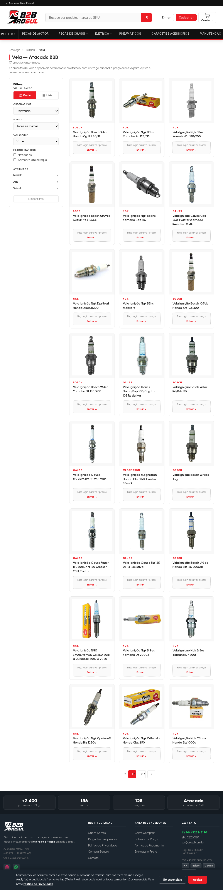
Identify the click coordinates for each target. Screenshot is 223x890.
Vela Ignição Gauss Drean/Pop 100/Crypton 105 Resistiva (139, 391)
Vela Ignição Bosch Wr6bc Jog (190, 477)
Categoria (21, 134)
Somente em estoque (32, 160)
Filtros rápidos (24, 150)
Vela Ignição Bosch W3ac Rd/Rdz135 (190, 389)
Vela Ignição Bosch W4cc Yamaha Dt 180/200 (90, 389)
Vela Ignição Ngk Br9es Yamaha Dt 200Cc (139, 653)
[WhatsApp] (16, 867)
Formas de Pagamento (149, 845)
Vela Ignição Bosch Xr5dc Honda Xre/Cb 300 (190, 306)
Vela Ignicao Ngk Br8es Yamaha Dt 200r (188, 653)
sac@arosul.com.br (193, 842)
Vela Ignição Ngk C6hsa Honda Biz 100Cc (189, 741)
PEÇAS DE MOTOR (35, 33)
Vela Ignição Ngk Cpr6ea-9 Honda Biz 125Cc (92, 741)
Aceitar (197, 879)
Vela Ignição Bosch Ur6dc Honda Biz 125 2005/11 (190, 565)
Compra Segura (98, 851)
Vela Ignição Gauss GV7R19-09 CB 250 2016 (89, 477)
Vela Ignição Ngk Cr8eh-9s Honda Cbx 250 (141, 741)
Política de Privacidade (102, 845)
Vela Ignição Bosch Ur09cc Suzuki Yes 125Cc (91, 218)
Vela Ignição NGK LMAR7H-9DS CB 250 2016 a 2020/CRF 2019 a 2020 (91, 655)
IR (146, 17)
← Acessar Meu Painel (19, 3)
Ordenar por (22, 104)
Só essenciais (172, 879)
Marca (18, 119)
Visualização (22, 88)
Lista (49, 95)
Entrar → (92, 149)
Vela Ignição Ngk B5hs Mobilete (138, 306)
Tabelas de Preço (146, 839)
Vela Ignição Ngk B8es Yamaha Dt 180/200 (187, 134)
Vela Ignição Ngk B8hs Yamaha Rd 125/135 (138, 134)
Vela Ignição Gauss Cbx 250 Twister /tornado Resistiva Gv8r (189, 220)
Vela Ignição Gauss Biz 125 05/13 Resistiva (141, 565)
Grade (27, 95)
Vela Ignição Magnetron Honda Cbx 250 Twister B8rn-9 (140, 479)
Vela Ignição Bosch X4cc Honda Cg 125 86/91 (90, 134)
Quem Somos (97, 832)
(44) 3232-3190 (196, 832)
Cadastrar (186, 17)
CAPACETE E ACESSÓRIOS (170, 33)
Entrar (166, 17)
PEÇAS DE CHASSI (72, 33)
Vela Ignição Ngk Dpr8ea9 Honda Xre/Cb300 (91, 306)
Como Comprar (145, 832)
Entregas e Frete (146, 851)
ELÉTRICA (102, 33)
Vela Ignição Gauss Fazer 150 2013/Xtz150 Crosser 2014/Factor (91, 567)
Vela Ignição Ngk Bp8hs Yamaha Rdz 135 (139, 218)
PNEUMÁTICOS (130, 33)
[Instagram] (6, 867)
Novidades (25, 154)
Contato (93, 858)
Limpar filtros (36, 198)
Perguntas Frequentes (102, 839)
